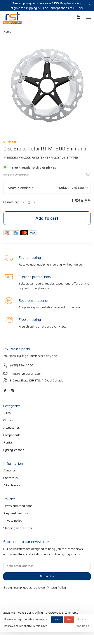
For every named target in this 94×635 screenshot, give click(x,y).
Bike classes (11, 485)
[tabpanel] (47, 85)
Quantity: (11, 202)
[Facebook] (4, 391)
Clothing (8, 420)
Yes (57, 619)
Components (12, 435)
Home (7, 31)
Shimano (11, 142)
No (69, 619)
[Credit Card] (16, 234)
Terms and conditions (17, 505)
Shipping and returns (17, 528)
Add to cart (47, 218)
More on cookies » (83, 623)
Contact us (10, 477)
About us (9, 470)
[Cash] (7, 234)
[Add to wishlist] (88, 175)
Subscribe (47, 576)
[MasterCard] (24, 234)
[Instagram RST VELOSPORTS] (12, 391)
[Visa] (33, 234)
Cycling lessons (13, 449)
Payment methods (16, 513)
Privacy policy (12, 520)
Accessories (11, 427)
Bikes (7, 412)
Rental (7, 442)
